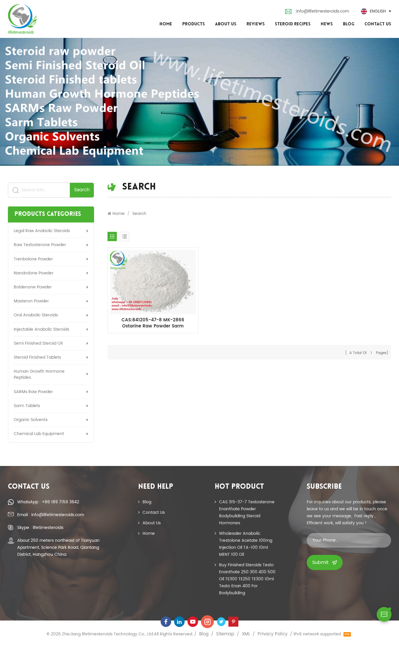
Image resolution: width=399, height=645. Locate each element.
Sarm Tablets (27, 405)
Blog (348, 24)
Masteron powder (31, 301)
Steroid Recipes (292, 24)
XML (246, 634)
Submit (320, 562)
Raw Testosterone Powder (40, 244)
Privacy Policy (272, 634)
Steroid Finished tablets (37, 357)
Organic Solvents (31, 419)
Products (193, 24)
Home (165, 24)
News (327, 24)
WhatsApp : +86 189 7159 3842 (48, 502)
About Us (225, 24)
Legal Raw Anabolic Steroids (42, 230)
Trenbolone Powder (33, 259)
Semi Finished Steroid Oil (38, 343)
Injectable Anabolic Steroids (41, 329)
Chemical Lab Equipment (39, 433)
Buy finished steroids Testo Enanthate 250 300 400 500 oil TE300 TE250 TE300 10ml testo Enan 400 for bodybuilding (247, 579)
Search (81, 190)
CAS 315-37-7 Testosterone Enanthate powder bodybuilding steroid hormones (247, 512)
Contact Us (378, 24)
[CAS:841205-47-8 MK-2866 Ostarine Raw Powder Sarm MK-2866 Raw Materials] (153, 282)
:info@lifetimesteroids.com (322, 11)
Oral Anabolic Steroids (36, 315)
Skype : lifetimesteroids (40, 527)
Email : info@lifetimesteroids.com (50, 514)
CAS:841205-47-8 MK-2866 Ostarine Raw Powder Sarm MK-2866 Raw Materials (153, 323)
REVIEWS (256, 24)
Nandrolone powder (33, 273)
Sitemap (225, 634)
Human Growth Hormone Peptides (39, 374)
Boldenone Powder (33, 287)
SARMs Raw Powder (33, 391)
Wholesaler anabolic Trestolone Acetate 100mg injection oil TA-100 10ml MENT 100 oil (245, 544)
